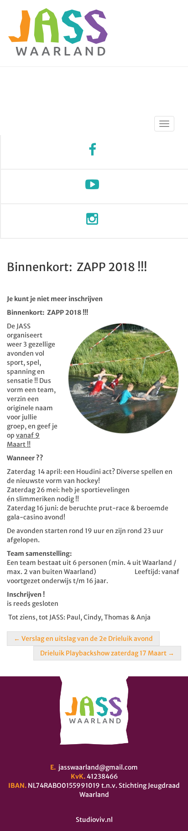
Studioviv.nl (94, 820)
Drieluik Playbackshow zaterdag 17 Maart (107, 653)
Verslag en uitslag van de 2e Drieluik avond (83, 639)
